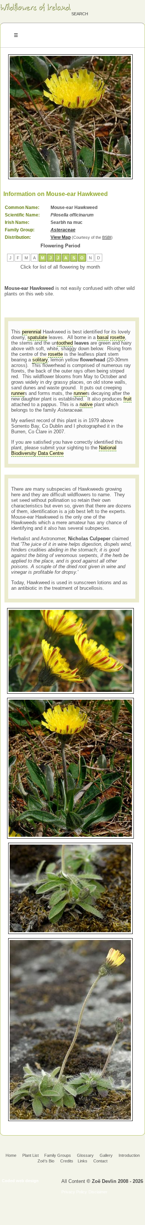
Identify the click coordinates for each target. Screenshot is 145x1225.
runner (18, 393)
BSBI (106, 237)
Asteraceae (63, 229)
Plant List (31, 1155)
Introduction (129, 1155)
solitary (40, 360)
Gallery (106, 1155)
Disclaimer (97, 1192)
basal (103, 337)
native (86, 404)
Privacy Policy (74, 1192)
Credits (66, 1161)
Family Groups (57, 1155)
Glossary (85, 1155)
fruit (127, 399)
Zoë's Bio (46, 1161)
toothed (65, 343)
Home (11, 1155)
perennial (31, 332)
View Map (61, 237)
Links (82, 1161)
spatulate (37, 337)
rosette (117, 337)
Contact (100, 1161)
